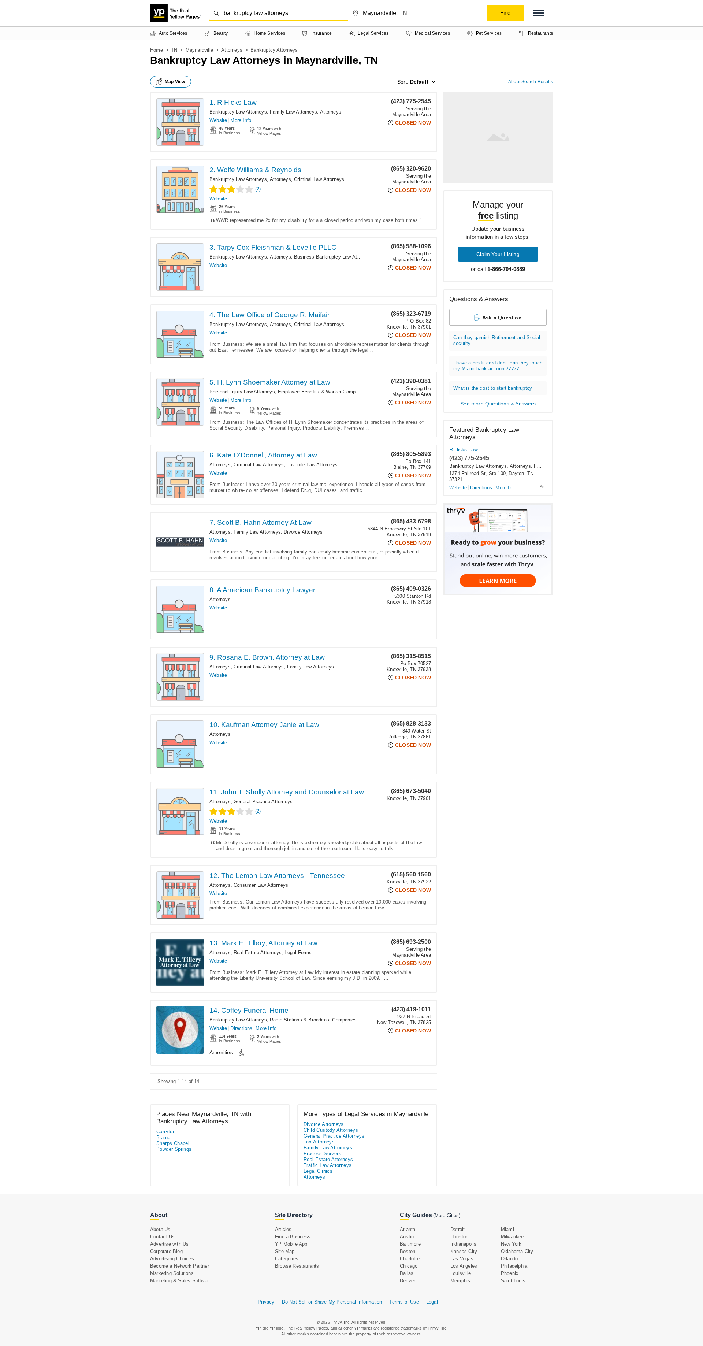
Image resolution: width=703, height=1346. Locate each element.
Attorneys (231, 50)
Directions (241, 1028)
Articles (283, 1229)
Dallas (406, 1273)
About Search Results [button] (530, 81)
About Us (160, 1229)
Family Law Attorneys (293, 112)
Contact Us (162, 1236)
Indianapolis (463, 1244)
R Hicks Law (463, 449)
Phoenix (509, 1273)
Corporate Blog (166, 1251)
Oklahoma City (517, 1251)
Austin (407, 1236)
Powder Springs (174, 1149)
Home (156, 50)
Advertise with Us (169, 1244)
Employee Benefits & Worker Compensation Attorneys (337, 391)
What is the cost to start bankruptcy (492, 388)
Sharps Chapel (172, 1143)
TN (174, 50)
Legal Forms (298, 952)
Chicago (408, 1266)
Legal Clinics (318, 1171)
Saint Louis (513, 1280)
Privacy (266, 1302)
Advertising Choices (172, 1258)
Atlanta (407, 1229)
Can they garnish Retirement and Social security (496, 340)
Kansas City (463, 1251)
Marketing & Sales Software (180, 1280)
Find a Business (292, 1236)
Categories (286, 1258)
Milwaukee (512, 1236)
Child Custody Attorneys (331, 1130)
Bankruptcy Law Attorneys (238, 112)
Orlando (509, 1258)
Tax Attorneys (319, 1142)
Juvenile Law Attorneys (312, 464)
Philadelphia (514, 1266)
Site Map (285, 1251)
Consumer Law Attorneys (261, 885)
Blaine (163, 1137)
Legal (432, 1302)
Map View (175, 81)
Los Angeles (463, 1266)
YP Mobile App (291, 1244)
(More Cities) (446, 1215)
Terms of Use (404, 1302)
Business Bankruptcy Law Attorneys (333, 257)
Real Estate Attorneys (258, 952)
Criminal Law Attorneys (319, 179)
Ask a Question (502, 317)
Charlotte (410, 1258)
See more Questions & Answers (498, 404)
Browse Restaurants (297, 1266)
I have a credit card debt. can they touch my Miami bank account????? (497, 365)
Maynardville (199, 50)
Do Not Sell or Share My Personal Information (332, 1302)
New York (511, 1244)
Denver (407, 1280)
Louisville (460, 1273)
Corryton (165, 1131)
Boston (407, 1251)
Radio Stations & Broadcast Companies (313, 1020)
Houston (459, 1236)
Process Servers (322, 1153)
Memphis (460, 1280)
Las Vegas (461, 1258)
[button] (538, 13)
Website (218, 120)
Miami (507, 1229)
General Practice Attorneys (263, 801)
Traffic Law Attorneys (328, 1165)
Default (419, 82)
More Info (240, 120)
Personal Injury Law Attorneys (242, 391)
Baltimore (410, 1244)
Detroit (457, 1229)
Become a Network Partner (179, 1266)
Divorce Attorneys (303, 532)
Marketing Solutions (172, 1273)
